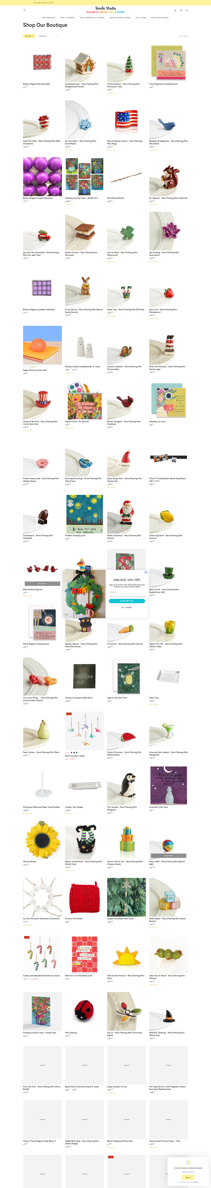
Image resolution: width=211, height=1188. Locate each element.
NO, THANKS (127, 607)
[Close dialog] (146, 572)
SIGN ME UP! (127, 601)
